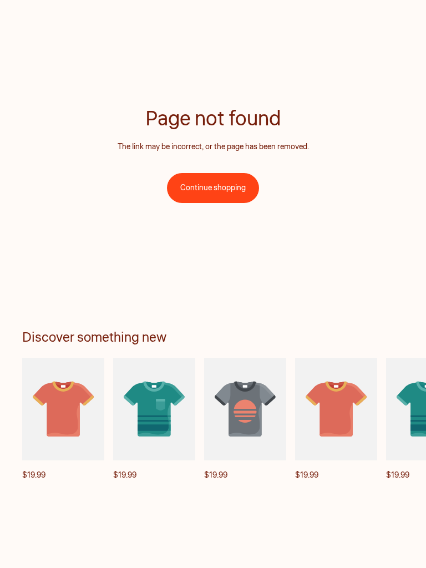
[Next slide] (391, 419)
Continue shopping (213, 188)
